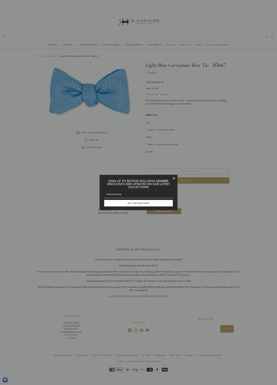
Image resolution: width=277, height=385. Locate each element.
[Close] (174, 178)
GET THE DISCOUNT (138, 203)
